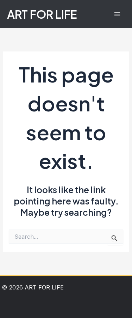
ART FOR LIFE (42, 14)
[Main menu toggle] (117, 14)
